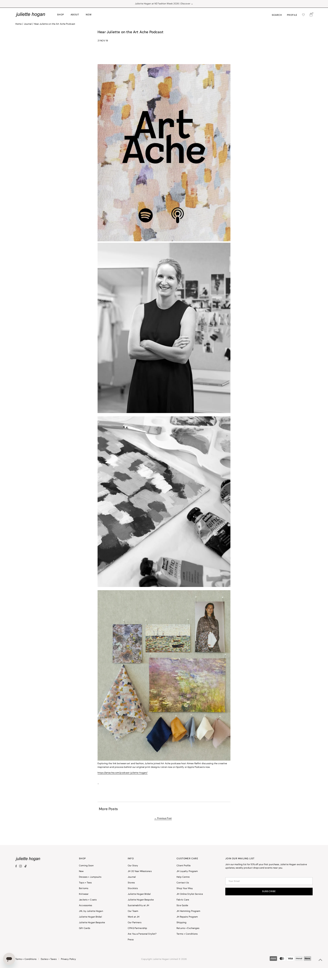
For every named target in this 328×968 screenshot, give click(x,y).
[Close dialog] (221, 447)
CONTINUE (194, 514)
